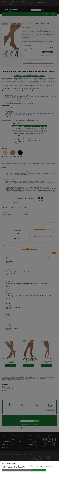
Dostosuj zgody (25, 470)
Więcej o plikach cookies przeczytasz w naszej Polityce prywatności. (13, 467)
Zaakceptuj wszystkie (38, 470)
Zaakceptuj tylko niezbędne (10, 470)
